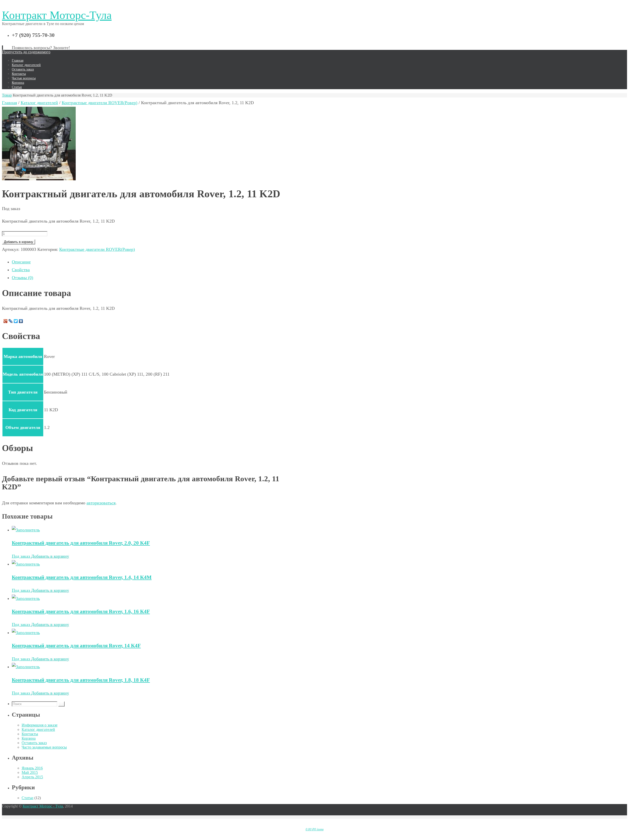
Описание (21, 261)
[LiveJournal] (10, 321)
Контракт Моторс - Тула (43, 806)
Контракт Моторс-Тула (57, 15)
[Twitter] (15, 321)
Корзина (29, 738)
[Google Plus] (5, 321)
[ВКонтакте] (21, 321)
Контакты (30, 734)
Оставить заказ (34, 743)
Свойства (21, 269)
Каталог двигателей (39, 102)
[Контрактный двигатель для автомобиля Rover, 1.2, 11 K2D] (39, 178)
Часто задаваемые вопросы (44, 747)
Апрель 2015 (32, 777)
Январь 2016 (32, 768)
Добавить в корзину (18, 242)
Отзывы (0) (22, 277)
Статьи (27, 798)
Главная (9, 102)
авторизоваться (100, 502)
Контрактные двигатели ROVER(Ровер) (99, 102)
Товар (7, 95)
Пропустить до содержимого (26, 52)
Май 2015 (30, 772)
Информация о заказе (39, 725)
